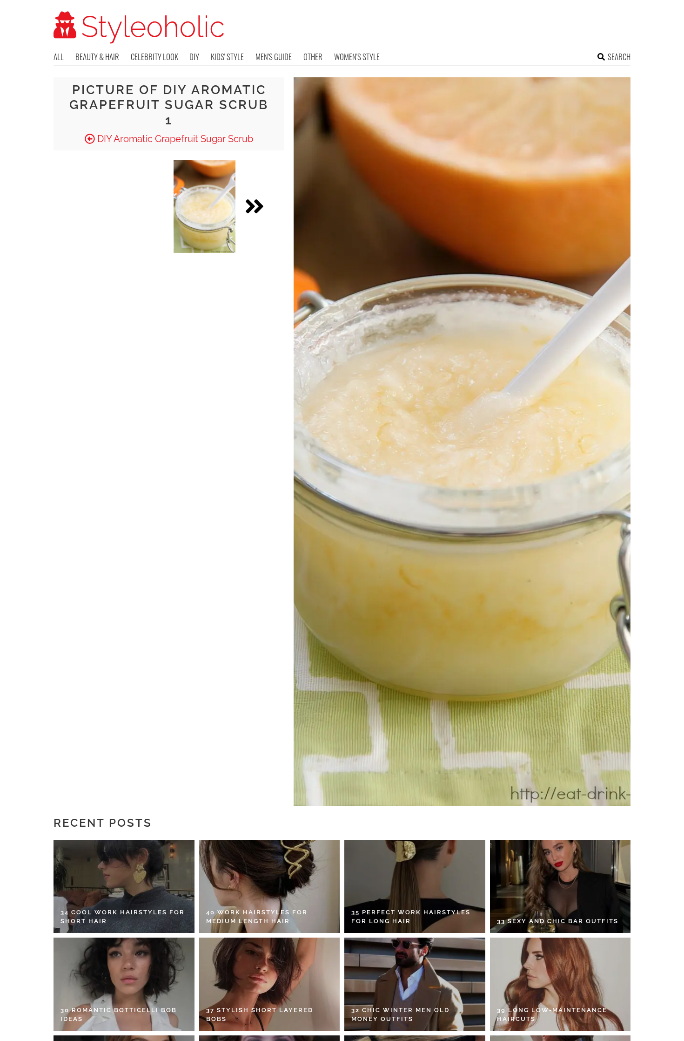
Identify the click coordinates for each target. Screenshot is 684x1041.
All (59, 56)
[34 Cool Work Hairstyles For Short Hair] (124, 886)
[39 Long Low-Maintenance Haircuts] (560, 984)
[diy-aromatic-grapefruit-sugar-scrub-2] (204, 206)
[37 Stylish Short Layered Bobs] (269, 984)
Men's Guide (273, 56)
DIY (194, 56)
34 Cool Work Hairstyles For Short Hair (122, 917)
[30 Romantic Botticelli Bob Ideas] (124, 984)
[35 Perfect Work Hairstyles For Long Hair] (414, 886)
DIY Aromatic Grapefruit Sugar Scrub (174, 138)
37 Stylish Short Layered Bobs (259, 1015)
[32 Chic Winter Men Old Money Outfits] (414, 984)
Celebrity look (154, 56)
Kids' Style (227, 56)
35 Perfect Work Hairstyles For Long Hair (410, 917)
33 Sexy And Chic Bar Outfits (557, 921)
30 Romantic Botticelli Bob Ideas (118, 1015)
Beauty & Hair (97, 56)
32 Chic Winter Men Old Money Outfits (400, 1015)
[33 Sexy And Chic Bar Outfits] (560, 886)
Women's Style (357, 56)
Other (312, 56)
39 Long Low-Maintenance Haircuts (552, 1015)
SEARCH (619, 56)
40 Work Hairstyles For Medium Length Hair (257, 917)
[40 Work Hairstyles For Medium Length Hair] (269, 886)
